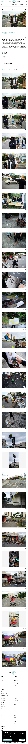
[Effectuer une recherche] (24, 1)
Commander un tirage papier (8, 62)
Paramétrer (22, 739)
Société (2, 678)
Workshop (16, 683)
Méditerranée (16, 704)
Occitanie (2, 702)
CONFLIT (3, 59)
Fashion (2, 691)
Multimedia (16, 680)
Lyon (2, 715)
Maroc (15, 717)
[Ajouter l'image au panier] (22, 28)
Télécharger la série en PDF (7, 63)
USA (14, 711)
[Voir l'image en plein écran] (25, 28)
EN (25, 37)
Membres (2, 4)
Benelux (15, 713)
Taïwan (15, 715)
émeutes (3, 57)
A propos (21, 4)
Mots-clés (5, 52)
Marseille (2, 711)
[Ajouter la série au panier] (16, 69)
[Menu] (2, 1)
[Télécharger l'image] (21, 28)
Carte (8, 4)
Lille (1, 709)
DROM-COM (3, 706)
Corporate (16, 678)
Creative (2, 689)
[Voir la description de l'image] (23, 28)
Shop (15, 685)
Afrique (15, 698)
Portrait (15, 676)
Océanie (15, 706)
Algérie (15, 719)
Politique (2, 676)
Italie (15, 721)
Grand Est (3, 698)
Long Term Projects (4, 693)
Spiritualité (3, 687)
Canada (15, 709)
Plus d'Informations (6, 737)
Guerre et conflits (4, 695)
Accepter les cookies (8, 739)
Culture (2, 685)
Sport (2, 683)
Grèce (15, 723)
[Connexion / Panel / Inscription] (26, 1)
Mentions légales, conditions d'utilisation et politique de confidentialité (14, 742)
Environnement (4, 680)
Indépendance (4, 56)
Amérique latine (17, 700)
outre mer (3, 55)
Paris (2, 713)
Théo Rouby (4, 33)
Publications (14, 4)
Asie (15, 702)
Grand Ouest (3, 700)
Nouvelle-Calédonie (5, 53)
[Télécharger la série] (14, 69)
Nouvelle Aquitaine (4, 704)
